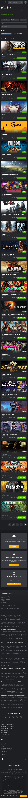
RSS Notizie (4, 751)
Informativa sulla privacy (7, 748)
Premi (2, 746)
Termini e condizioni (6, 749)
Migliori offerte (14, 19)
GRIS (3, 600)
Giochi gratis (4, 732)
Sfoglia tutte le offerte (6, 728)
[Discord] (17, 717)
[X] (21, 717)
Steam (24, 646)
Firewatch (4, 602)
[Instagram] (9, 717)
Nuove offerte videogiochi (7, 726)
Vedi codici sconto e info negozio (7, 13)
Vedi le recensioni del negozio (7, 14)
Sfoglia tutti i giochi (5, 734)
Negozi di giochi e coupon (7, 736)
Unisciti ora (14, 546)
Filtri (4, 30)
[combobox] (22, 39)
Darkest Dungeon (6, 599)
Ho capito (23, 796)
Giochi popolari (4, 730)
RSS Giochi (3, 753)
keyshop (12, 679)
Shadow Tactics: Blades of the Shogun (11, 608)
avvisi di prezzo (8, 665)
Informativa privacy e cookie (8, 796)
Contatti (3, 744)
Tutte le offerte (5, 19)
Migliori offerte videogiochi (7, 724)
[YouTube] (13, 717)
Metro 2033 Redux (6, 597)
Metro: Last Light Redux (7, 596)
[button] (2, 2)
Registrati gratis (14, 583)
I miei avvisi (14, 565)
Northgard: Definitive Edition (8, 605)
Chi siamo (3, 743)
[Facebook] (5, 717)
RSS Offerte (4, 754)
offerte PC (7, 692)
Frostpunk (4, 610)
